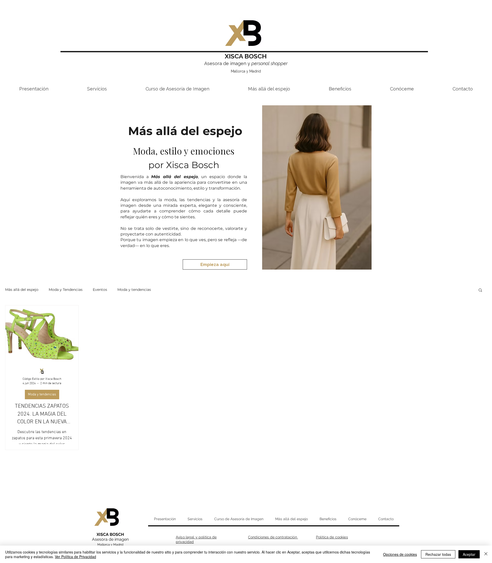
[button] (480, 290)
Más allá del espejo (21, 289)
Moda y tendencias (134, 289)
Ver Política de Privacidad (75, 556)
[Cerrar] (486, 554)
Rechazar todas (438, 554)
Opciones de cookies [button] (400, 554)
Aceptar (469, 554)
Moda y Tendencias (66, 289)
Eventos (100, 289)
